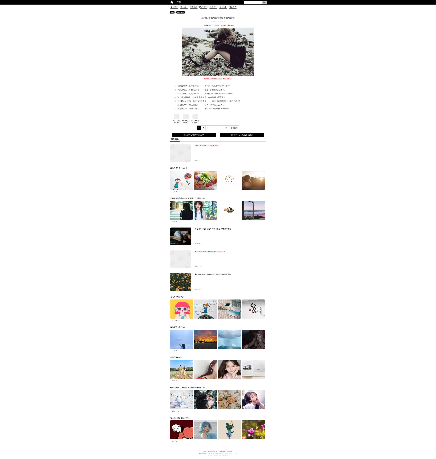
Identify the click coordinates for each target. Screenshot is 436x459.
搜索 (264, 2)
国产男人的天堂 (216, 78)
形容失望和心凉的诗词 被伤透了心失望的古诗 (187, 198)
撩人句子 (174, 7)
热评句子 (203, 7)
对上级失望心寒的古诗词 (179, 418)
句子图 (178, 2)
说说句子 (232, 7)
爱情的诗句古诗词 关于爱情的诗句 (194, 135)
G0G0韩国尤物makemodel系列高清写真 (210, 251)
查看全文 (234, 128)
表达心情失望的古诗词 (178, 168)
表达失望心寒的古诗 (178, 327)
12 (226, 128)
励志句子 (213, 7)
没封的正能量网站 (227, 25)
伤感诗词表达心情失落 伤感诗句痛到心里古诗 (187, 387)
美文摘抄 (184, 7)
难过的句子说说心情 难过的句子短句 (242, 135)
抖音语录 (193, 7)
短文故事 (223, 7)
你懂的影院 (208, 25)
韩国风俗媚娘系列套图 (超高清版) (207, 145)
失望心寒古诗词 (176, 357)
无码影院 (216, 25)
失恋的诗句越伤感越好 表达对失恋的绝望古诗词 (213, 229)
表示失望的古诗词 (177, 297)
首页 (172, 12)
